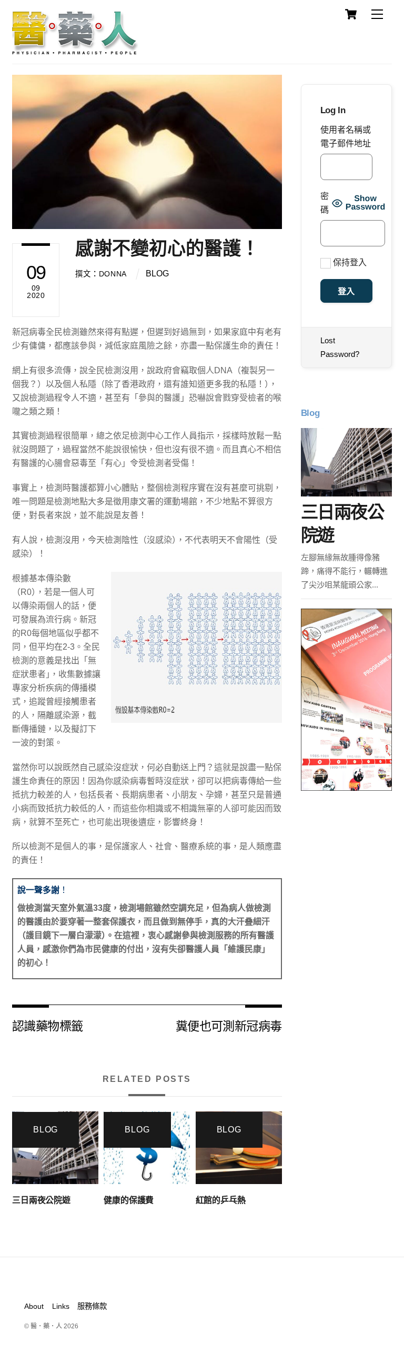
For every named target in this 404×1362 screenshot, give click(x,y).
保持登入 (349, 262)
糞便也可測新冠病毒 (229, 1025)
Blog (157, 273)
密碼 (324, 203)
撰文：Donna (101, 274)
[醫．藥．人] (75, 50)
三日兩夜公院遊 (41, 1200)
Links (60, 1306)
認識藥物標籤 (47, 1025)
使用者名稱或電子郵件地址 (345, 136)
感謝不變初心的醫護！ (167, 248)
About (34, 1306)
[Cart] (350, 14)
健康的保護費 (129, 1200)
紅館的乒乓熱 (221, 1200)
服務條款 (92, 1306)
